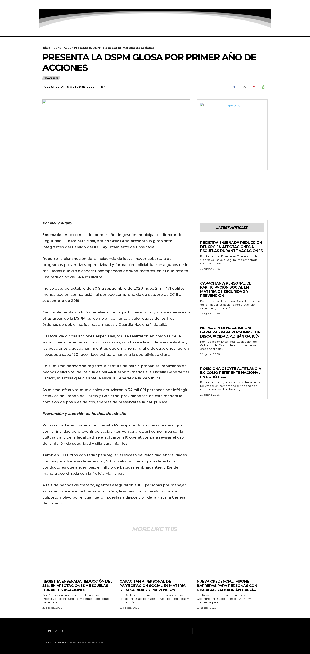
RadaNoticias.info (121, 86)
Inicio (46, 47)
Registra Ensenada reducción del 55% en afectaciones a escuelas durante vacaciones (231, 246)
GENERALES (62, 47)
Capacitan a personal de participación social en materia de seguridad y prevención (226, 289)
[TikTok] (56, 4)
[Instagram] (49, 4)
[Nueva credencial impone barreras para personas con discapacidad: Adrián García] (232, 556)
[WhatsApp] (263, 87)
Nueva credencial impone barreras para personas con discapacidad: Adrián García (230, 332)
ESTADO (206, 364)
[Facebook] (43, 4)
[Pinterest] (253, 87)
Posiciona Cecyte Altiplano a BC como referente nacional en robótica (230, 373)
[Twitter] (62, 4)
